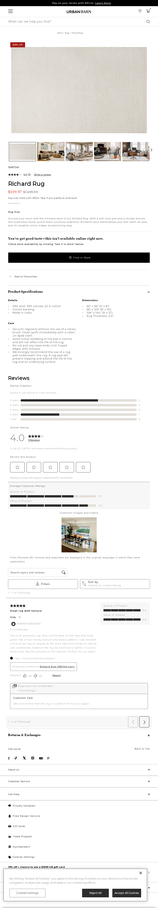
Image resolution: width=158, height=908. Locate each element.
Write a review (42, 174)
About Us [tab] (13, 769)
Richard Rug (26, 183)
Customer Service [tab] (19, 781)
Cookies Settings (24, 857)
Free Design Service (26, 816)
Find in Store (82, 257)
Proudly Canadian (24, 805)
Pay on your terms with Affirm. (81, 3)
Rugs (67, 33)
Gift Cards (19, 826)
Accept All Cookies (127, 892)
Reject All (95, 892)
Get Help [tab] (13, 794)
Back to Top (142, 748)
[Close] (140, 872)
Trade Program (22, 836)
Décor (60, 33)
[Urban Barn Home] (79, 11)
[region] (75, 884)
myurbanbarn (21, 846)
